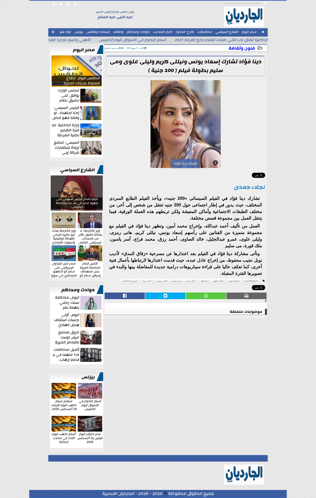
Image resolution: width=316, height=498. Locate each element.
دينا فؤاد (204, 281)
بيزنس (88, 377)
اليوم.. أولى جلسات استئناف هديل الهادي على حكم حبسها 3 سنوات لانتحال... (78, 319)
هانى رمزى (162, 281)
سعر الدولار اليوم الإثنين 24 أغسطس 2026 (90, 438)
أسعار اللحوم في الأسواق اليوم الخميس (132, 40)
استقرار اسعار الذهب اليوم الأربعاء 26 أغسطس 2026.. (64, 405)
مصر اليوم (84, 50)
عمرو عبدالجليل (130, 281)
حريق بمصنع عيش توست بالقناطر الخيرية (67, 337)
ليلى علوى (218, 281)
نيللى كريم (190, 281)
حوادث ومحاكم (78, 290)
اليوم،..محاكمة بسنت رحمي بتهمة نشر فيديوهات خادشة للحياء (78, 302)
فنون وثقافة (242, 48)
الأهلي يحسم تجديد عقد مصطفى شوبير (55, 40)
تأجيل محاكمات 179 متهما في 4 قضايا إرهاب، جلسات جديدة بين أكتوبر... (77, 354)
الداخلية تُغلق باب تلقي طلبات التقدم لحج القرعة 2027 (221, 40)
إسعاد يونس (233, 281)
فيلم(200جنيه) (250, 281)
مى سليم (176, 281)
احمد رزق (147, 281)
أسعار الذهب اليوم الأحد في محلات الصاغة (64, 438)
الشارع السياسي (77, 170)
